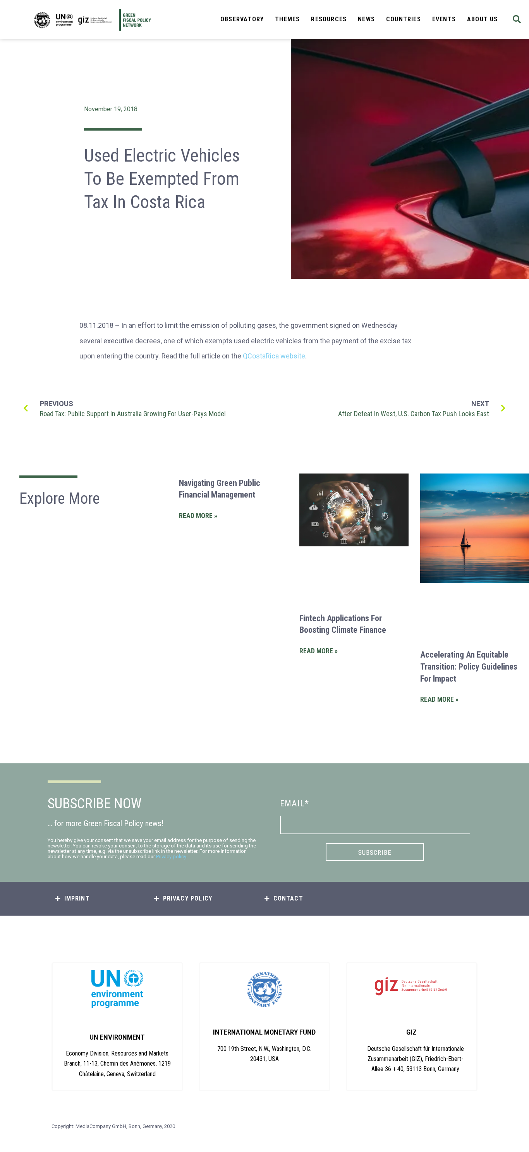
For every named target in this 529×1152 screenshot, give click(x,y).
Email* (294, 803)
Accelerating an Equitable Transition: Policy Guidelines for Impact (468, 667)
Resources (329, 19)
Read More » (198, 516)
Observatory (242, 19)
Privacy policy (171, 856)
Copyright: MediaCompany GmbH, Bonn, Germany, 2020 (113, 1126)
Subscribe (375, 852)
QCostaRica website (274, 356)
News (366, 19)
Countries (403, 19)
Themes (287, 19)
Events (444, 19)
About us (482, 19)
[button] (517, 19)
